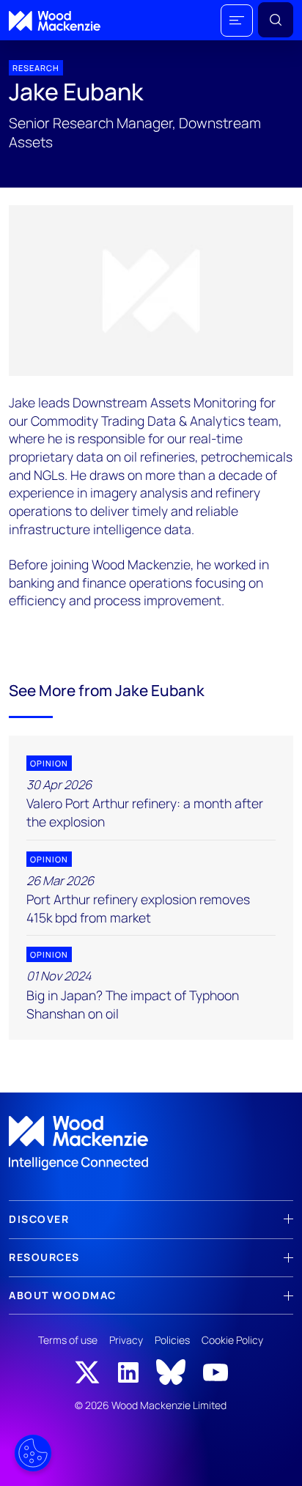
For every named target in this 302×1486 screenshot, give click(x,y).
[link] (151, 1143)
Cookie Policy (232, 1340)
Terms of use (67, 1340)
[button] (237, 20)
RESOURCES (44, 1257)
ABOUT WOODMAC (63, 1295)
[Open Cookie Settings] (33, 1453)
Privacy (126, 1340)
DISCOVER (39, 1219)
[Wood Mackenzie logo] (54, 21)
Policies (172, 1340)
